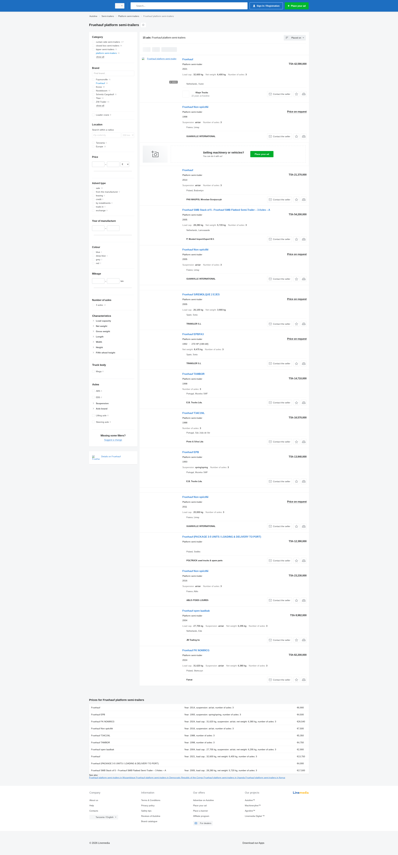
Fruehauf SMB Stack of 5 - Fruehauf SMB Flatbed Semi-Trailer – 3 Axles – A (226, 210)
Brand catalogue (149, 821)
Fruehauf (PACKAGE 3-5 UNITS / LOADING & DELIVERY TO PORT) (221, 536)
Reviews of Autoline (150, 816)
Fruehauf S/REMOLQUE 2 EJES (201, 294)
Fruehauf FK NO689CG (195, 650)
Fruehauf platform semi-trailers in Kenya (265, 777)
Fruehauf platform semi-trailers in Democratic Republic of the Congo (170, 777)
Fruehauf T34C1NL (193, 413)
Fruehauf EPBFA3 (193, 334)
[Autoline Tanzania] (100, 6)
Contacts (93, 811)
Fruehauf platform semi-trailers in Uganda (224, 777)
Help (91, 805)
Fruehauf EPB (190, 452)
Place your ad (262, 154)
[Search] (134, 6)
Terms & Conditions (150, 800)
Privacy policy (148, 805)
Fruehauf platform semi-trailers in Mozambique (112, 777)
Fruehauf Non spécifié (195, 107)
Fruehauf (187, 59)
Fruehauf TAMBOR (193, 374)
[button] (296, 94)
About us (93, 800)
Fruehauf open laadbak (196, 610)
